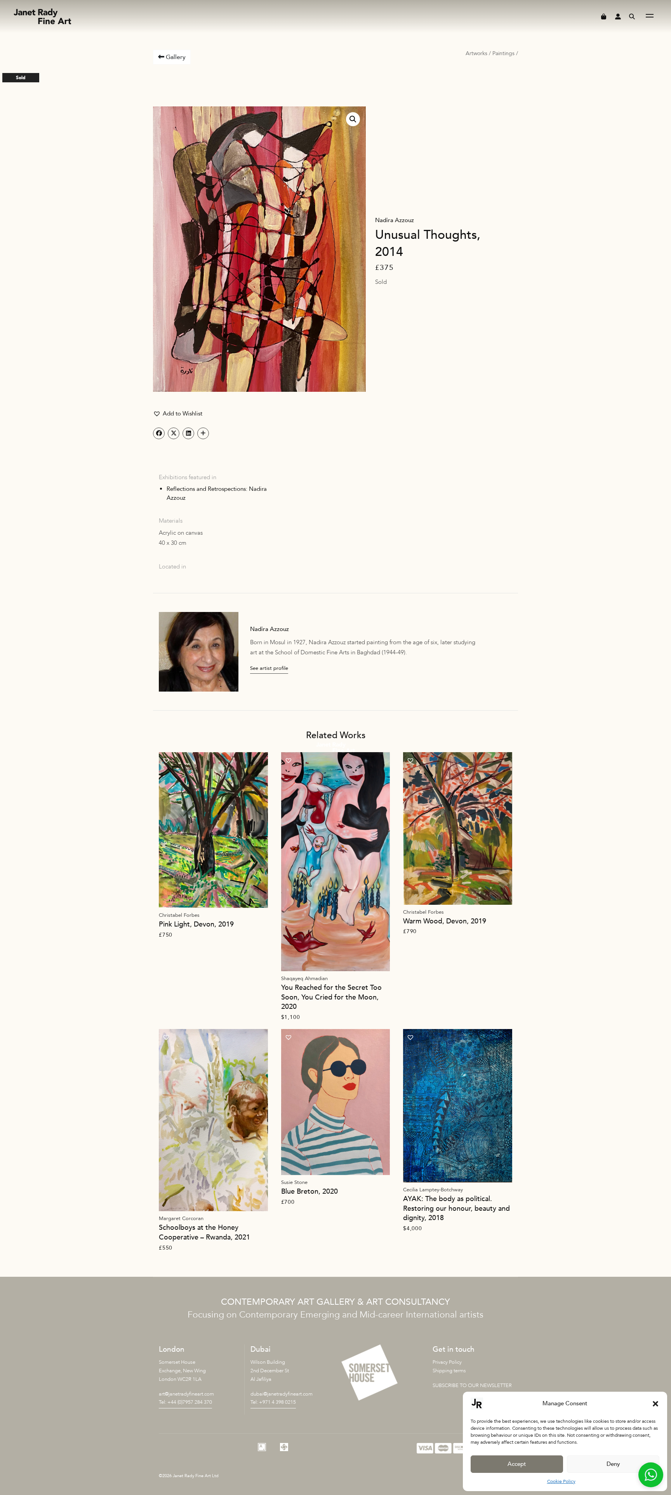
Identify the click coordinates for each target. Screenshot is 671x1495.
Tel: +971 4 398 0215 (273, 1402)
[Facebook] (218, 1447)
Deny (613, 1464)
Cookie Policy (561, 1481)
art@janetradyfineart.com (186, 1394)
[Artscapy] (284, 1447)
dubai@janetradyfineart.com (281, 1394)
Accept (517, 1464)
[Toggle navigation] (649, 16)
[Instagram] (240, 1447)
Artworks (476, 53)
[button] (655, 1404)
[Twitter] (196, 1447)
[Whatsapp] (175, 1447)
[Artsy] (262, 1447)
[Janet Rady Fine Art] (42, 16)
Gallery (175, 57)
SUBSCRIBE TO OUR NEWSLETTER (472, 1385)
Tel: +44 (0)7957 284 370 (185, 1402)
